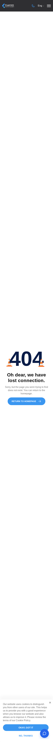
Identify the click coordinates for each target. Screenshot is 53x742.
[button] (50, 702)
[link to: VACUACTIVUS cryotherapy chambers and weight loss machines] (8, 6)
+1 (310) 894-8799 (33, 6)
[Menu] (49, 6)
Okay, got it (26, 727)
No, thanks (26, 735)
